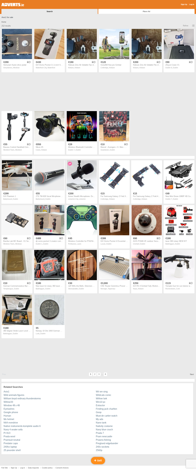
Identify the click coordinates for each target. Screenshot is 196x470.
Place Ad (146, 11)
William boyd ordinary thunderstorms (22, 398)
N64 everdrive (11, 422)
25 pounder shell (12, 450)
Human (7, 416)
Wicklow (16, 68)
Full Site (4, 468)
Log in (22, 468)
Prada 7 (100, 433)
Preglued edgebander (107, 443)
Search (50, 11)
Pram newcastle (104, 436)
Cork (178, 289)
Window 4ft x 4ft (12, 405)
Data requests (33, 468)
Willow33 (8, 402)
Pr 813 (7, 433)
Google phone (11, 412)
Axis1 (6, 391)
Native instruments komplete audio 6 (22, 426)
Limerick (82, 199)
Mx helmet (9, 419)
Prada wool (9, 436)
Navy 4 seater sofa (13, 429)
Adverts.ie (12, 4)
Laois (79, 244)
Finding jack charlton (106, 409)
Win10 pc (100, 402)
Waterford (51, 68)
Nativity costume (104, 426)
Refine (185, 26)
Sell (99, 460)
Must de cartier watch (106, 416)
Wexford (18, 150)
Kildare (77, 68)
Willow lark (101, 398)
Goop (98, 412)
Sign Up (184, 4)
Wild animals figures (14, 395)
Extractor (100, 405)
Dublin (175, 68)
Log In (191, 4)
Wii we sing (102, 391)
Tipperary (111, 289)
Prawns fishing (103, 440)
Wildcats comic (103, 395)
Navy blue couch (104, 429)
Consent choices (62, 468)
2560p (99, 450)
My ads (99, 419)
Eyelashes (9, 409)
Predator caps (11, 443)
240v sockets (102, 447)
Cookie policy (47, 468)
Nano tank (101, 422)
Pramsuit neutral (12, 440)
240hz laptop (10, 447)
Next (192, 374)
